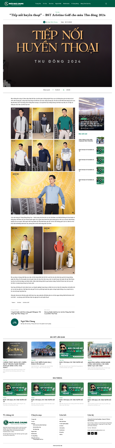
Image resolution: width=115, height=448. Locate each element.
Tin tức (57, 12)
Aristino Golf (26, 302)
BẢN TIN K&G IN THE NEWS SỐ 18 (14, 400)
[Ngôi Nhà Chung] (44, 22)
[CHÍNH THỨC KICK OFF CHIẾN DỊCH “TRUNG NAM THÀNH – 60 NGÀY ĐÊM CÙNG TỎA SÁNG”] (15, 350)
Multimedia (57, 378)
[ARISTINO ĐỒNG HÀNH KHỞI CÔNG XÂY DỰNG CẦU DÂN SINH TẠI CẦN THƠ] (100, 350)
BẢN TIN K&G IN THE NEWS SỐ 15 (86, 180)
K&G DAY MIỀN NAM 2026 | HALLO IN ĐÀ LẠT (41, 363)
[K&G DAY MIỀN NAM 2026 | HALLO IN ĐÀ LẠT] (43, 350)
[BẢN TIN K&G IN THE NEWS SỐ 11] (71, 350)
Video (4, 397)
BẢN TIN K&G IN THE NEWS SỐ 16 (71, 400)
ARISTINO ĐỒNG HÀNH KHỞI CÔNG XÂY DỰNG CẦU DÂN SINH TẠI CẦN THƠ (99, 364)
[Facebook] (89, 433)
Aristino (19, 302)
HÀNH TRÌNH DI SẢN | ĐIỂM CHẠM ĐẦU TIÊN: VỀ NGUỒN (86, 140)
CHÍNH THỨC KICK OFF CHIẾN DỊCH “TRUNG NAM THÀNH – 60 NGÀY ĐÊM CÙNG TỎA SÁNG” (14, 364)
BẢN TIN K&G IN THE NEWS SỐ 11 (71, 363)
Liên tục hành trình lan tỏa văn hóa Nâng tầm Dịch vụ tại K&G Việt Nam (59, 312)
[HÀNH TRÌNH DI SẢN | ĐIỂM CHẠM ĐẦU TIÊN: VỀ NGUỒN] (100, 140)
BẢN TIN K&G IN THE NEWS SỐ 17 (43, 400)
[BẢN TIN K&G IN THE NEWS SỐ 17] (100, 160)
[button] (106, 3)
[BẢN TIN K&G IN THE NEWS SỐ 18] (100, 150)
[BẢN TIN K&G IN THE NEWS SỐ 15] (100, 180)
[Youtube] (92, 433)
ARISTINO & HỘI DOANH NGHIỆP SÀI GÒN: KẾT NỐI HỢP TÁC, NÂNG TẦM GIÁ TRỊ (91, 124)
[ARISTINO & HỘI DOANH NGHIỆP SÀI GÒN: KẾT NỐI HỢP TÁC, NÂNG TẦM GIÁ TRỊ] (91, 114)
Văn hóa (83, 118)
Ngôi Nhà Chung (52, 22)
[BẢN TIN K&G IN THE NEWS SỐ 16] (100, 170)
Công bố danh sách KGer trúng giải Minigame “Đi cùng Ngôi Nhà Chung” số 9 (26, 312)
